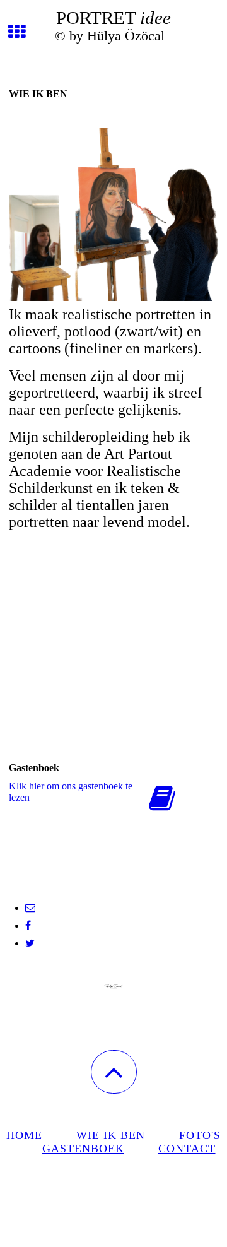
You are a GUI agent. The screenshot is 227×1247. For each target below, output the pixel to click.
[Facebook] (28, 925)
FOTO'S (200, 1135)
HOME (24, 1135)
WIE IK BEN (110, 1135)
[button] (114, 1072)
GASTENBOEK (83, 1148)
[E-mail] (30, 907)
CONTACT (187, 1148)
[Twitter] (30, 943)
